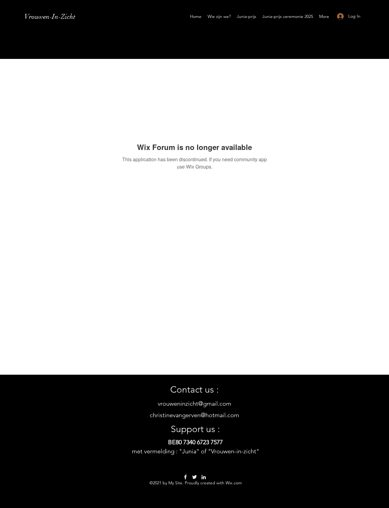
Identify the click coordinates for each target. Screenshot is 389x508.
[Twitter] (194, 477)
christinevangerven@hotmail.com (194, 415)
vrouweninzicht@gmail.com (194, 403)
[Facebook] (185, 477)
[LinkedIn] (204, 477)
